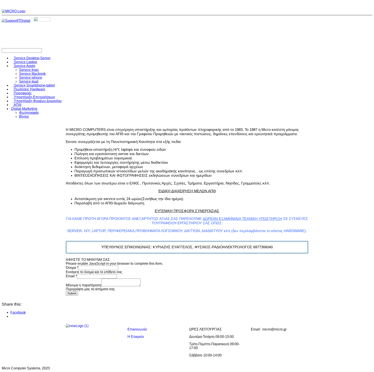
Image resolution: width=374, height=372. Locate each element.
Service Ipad (28, 81)
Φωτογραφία (29, 112)
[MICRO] (13, 11)
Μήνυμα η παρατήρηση (83, 285)
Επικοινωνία (137, 329)
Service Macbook (32, 73)
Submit (72, 293)
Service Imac (29, 70)
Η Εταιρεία (135, 336)
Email (71, 276)
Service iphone (30, 77)
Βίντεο (24, 116)
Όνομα (72, 267)
